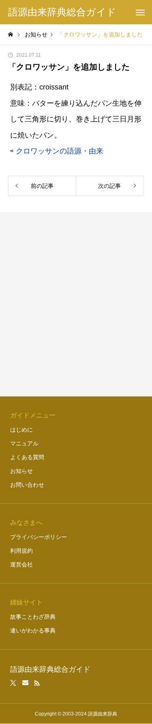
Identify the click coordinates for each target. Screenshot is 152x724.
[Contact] (25, 683)
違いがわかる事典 (33, 630)
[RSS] (37, 683)
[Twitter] (13, 683)
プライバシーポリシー (38, 537)
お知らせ (21, 471)
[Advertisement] (76, 304)
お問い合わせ (27, 484)
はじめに (21, 429)
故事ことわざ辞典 (33, 616)
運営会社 (21, 564)
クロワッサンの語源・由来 (59, 151)
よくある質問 (27, 457)
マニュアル (24, 443)
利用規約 (21, 550)
